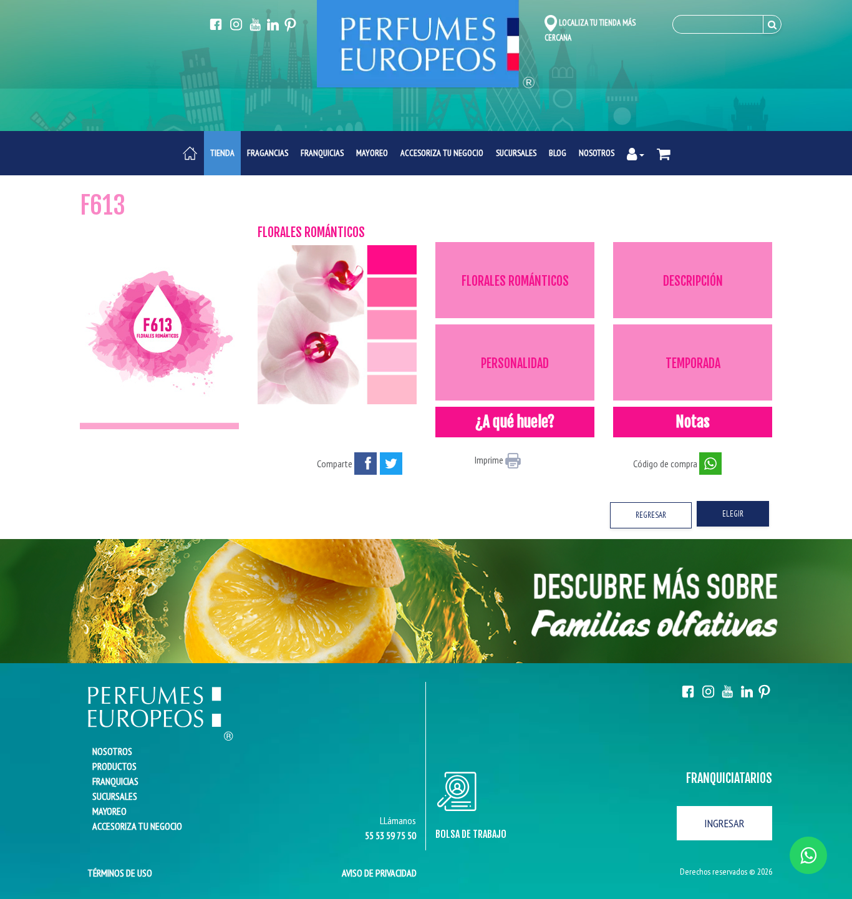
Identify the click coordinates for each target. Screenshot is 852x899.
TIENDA (222, 152)
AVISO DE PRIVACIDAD (379, 873)
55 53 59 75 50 (390, 835)
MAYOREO (372, 152)
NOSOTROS (596, 152)
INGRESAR (724, 823)
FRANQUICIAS (322, 152)
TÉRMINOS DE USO (116, 873)
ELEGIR (732, 513)
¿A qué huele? (514, 421)
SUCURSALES (516, 152)
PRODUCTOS (114, 766)
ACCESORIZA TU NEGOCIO (441, 152)
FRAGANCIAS (267, 152)
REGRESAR (651, 515)
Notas (692, 421)
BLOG (557, 152)
